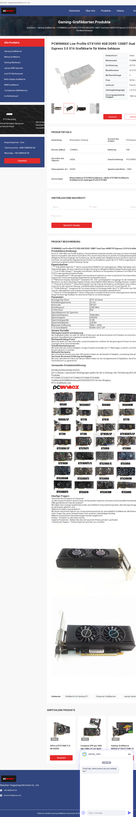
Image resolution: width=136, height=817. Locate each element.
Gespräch (22, 160)
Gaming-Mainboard (12, 62)
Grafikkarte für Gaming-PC (76, 696)
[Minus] (129, 754)
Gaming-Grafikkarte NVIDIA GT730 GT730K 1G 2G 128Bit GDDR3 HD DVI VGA (122, 749)
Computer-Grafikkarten (106, 696)
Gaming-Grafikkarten (46, 28)
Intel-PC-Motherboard (13, 74)
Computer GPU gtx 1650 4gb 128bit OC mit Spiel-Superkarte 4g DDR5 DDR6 (91, 749)
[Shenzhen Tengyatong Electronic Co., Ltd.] (8, 11)
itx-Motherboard (11, 96)
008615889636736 (27, 148)
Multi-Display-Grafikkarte (14, 79)
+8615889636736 (21, 153)
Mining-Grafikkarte (12, 57)
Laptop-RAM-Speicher (13, 68)
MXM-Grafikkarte (11, 85)
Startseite (31, 28)
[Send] (129, 813)
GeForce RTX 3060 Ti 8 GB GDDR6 (60, 747)
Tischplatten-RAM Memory (15, 90)
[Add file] (83, 813)
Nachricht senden (71, 225)
